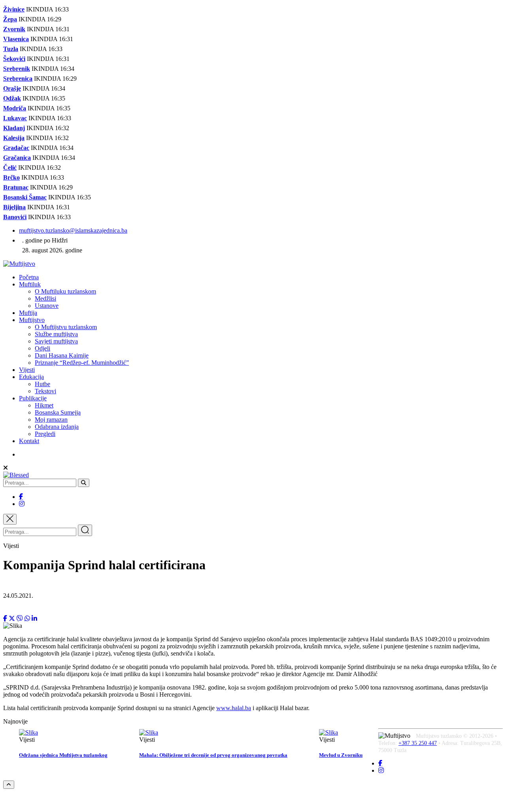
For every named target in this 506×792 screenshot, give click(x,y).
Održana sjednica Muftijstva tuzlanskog (63, 755)
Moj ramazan (51, 419)
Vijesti (27, 369)
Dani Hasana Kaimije (62, 355)
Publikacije (33, 398)
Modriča (14, 108)
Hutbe (42, 384)
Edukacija (31, 376)
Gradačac (16, 147)
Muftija (28, 312)
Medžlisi (45, 298)
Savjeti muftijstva (56, 341)
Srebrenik (16, 68)
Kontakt (29, 441)
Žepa (10, 19)
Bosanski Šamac (25, 197)
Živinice (14, 9)
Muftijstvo (32, 319)
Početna (29, 277)
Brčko (11, 177)
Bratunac (15, 187)
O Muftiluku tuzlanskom (65, 291)
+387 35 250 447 (417, 743)
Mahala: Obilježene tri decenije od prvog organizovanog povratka (213, 755)
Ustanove (47, 305)
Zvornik (14, 29)
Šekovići (14, 58)
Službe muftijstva (56, 334)
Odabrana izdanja (57, 426)
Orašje (12, 88)
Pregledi (45, 433)
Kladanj (14, 128)
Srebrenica (17, 78)
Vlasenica (16, 39)
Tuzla (10, 48)
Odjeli (42, 348)
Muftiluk (30, 284)
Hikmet (44, 405)
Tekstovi (45, 391)
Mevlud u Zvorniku (341, 755)
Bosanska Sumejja (58, 412)
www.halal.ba (233, 708)
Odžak (12, 98)
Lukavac (15, 118)
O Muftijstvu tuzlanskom (66, 327)
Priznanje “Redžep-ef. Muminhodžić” (82, 362)
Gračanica (17, 157)
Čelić (10, 167)
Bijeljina (14, 207)
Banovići (14, 217)
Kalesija (14, 138)
